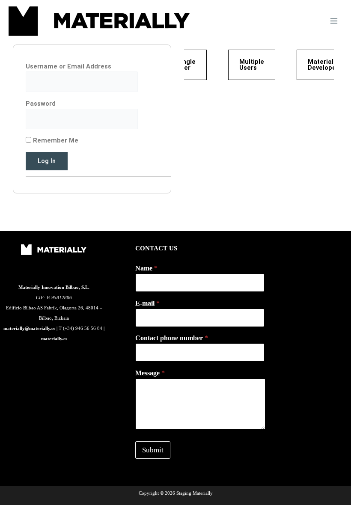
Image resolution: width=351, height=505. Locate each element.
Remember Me (54, 140)
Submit (153, 450)
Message (150, 373)
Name (146, 268)
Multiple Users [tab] (251, 65)
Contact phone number (171, 338)
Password (41, 103)
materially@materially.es (29, 328)
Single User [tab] (186, 65)
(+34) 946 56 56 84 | (83, 328)
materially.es (54, 338)
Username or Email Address (68, 66)
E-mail (147, 303)
